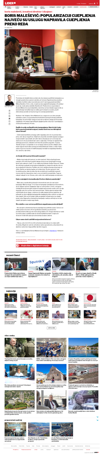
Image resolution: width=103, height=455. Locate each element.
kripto (31, 7)
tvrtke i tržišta (17, 7)
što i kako (36, 7)
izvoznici (70, 7)
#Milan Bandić (32, 239)
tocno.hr (88, 449)
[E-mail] (9, 119)
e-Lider (78, 3)
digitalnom (53, 231)
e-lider (35, 449)
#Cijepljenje (41, 239)
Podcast (58, 446)
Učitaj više (51, 328)
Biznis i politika (14, 446)
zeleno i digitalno (42, 7)
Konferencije (87, 446)
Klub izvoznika (70, 446)
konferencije (83, 7)
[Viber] (9, 124)
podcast (59, 7)
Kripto (33, 446)
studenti (76, 7)
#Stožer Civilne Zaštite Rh (53, 239)
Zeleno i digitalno (45, 446)
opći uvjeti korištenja (65, 449)
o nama (41, 449)
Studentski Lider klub (79, 446)
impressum (48, 449)
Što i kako (38, 446)
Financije (28, 446)
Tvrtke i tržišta (21, 446)
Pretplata (83, 3)
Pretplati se (15, 449)
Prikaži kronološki (93, 6)
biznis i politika (9, 7)
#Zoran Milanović (21, 241)
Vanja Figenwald (8, 106)
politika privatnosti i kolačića (77, 449)
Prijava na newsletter (26, 449)
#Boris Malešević (21, 239)
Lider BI (64, 7)
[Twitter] (9, 113)
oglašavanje (56, 449)
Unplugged (53, 446)
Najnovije (11, 291)
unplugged (52, 7)
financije (26, 7)
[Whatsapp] (9, 121)
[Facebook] (9, 111)
